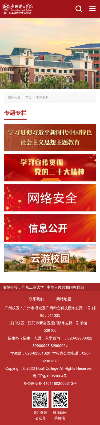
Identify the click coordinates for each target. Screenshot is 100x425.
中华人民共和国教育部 (65, 287)
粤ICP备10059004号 (50, 375)
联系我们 (36, 298)
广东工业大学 (33, 287)
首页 (28, 97)
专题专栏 (42, 97)
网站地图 (63, 298)
